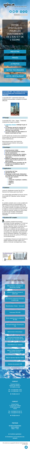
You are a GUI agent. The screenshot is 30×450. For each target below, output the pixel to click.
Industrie (15, 52)
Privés (15, 58)
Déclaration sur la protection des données (15, 437)
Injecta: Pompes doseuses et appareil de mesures (15, 351)
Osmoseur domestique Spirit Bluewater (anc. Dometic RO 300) (15, 338)
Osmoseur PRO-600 (15, 312)
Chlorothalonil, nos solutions (15, 344)
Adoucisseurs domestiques (15, 332)
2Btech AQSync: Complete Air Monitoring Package (15, 286)
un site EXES (25, 444)
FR (21, 11)
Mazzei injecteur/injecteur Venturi (15, 357)
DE (23, 11)
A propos (15, 64)
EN (26, 11)
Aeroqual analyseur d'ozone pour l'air (15, 325)
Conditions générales (15, 434)
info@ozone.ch (16, 394)
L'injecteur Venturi (10, 124)
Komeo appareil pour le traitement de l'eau (15, 318)
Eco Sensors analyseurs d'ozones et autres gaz (15, 299)
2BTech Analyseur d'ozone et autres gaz (15, 293)
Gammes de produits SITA (15, 364)
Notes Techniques (15, 70)
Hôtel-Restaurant (15, 76)
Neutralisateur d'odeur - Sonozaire (15, 306)
